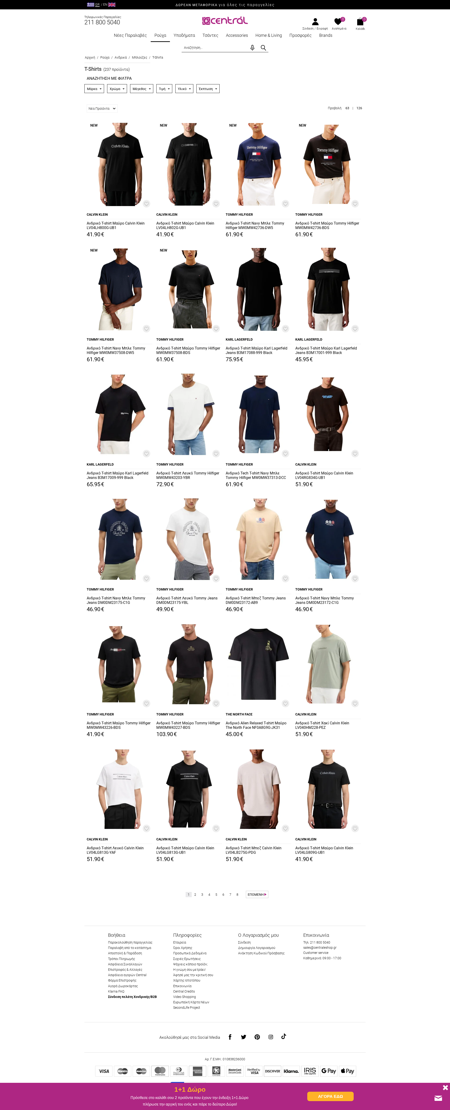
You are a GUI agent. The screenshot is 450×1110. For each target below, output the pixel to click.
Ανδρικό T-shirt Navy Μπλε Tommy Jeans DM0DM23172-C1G (324, 600)
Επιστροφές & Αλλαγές (125, 969)
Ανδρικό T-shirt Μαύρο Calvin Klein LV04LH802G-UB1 (185, 225)
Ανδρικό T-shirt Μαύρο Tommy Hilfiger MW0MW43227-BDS (188, 725)
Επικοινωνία (182, 986)
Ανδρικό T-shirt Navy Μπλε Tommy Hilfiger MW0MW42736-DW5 (255, 225)
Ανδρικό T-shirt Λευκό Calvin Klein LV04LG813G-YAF (115, 850)
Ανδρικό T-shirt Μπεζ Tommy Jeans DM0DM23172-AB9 (256, 600)
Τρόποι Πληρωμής (121, 959)
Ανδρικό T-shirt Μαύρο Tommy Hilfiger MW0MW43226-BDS (118, 725)
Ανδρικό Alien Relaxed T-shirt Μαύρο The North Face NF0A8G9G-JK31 (256, 725)
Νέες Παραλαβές (130, 35)
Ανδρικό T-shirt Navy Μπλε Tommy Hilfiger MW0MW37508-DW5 (116, 350)
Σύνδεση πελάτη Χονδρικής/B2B (132, 997)
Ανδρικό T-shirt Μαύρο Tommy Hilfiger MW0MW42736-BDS (327, 225)
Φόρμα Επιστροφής (122, 980)
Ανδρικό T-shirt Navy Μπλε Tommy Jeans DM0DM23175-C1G (116, 600)
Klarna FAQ (116, 991)
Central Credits (184, 991)
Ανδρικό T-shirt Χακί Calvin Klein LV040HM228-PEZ (322, 725)
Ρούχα (160, 35)
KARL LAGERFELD (239, 339)
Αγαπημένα (339, 28)
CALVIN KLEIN (97, 214)
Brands (325, 35)
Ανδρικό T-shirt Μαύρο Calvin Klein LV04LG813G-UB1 (185, 850)
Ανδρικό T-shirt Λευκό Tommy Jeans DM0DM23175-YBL (187, 600)
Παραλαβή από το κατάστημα (129, 948)
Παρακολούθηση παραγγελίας (130, 942)
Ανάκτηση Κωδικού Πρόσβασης (261, 953)
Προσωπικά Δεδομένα (189, 953)
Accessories (237, 35)
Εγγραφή (322, 28)
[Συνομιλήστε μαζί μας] (438, 1098)
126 (359, 108)
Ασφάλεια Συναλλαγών (125, 964)
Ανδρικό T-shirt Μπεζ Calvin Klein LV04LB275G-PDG (253, 850)
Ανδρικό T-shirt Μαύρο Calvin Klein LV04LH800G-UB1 (116, 225)
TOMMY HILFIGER (239, 214)
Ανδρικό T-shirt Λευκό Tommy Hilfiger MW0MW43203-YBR (187, 475)
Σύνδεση (308, 28)
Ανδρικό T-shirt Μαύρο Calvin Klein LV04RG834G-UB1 (324, 475)
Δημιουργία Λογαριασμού (256, 948)
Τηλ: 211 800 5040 (316, 942)
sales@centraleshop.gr (320, 947)
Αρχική (90, 57)
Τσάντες (210, 35)
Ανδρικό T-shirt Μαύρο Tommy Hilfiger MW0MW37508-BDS (188, 350)
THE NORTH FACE (239, 714)
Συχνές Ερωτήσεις (187, 959)
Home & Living (268, 35)
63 (347, 108)
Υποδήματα (184, 35)
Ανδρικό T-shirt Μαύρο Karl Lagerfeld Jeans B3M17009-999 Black (117, 475)
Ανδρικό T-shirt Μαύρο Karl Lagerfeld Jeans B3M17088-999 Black (256, 350)
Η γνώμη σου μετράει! (189, 969)
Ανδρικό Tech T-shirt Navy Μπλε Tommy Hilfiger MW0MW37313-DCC (256, 475)
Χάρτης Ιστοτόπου (186, 980)
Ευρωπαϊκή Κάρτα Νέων (191, 1002)
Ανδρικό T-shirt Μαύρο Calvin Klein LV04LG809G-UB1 (324, 850)
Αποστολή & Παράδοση (125, 953)
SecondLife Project (186, 1007)
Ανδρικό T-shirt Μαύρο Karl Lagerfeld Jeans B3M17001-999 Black (326, 350)
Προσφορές (300, 35)
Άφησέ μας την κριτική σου (193, 975)
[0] (338, 22)
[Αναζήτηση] (263, 47)
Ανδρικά (121, 57)
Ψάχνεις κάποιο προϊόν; (190, 964)
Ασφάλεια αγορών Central (127, 975)
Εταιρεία (179, 942)
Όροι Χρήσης (182, 948)
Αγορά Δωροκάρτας (123, 986)
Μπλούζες (139, 57)
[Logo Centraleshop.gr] (225, 20)
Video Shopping (184, 997)
